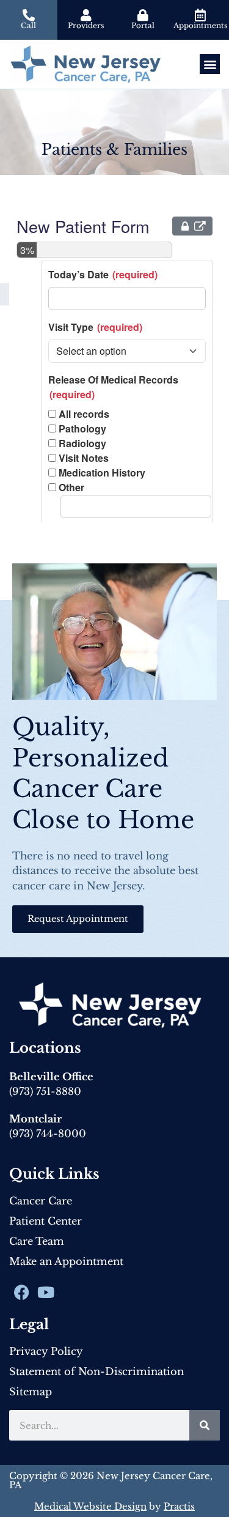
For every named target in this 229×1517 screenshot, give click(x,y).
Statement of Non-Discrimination (96, 1371)
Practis (179, 1506)
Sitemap (30, 1391)
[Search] (204, 1425)
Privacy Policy (45, 1351)
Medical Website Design (90, 1506)
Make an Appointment (66, 1261)
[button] (210, 64)
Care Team (36, 1241)
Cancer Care (40, 1201)
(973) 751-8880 (45, 1091)
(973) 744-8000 (47, 1133)
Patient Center (45, 1221)
